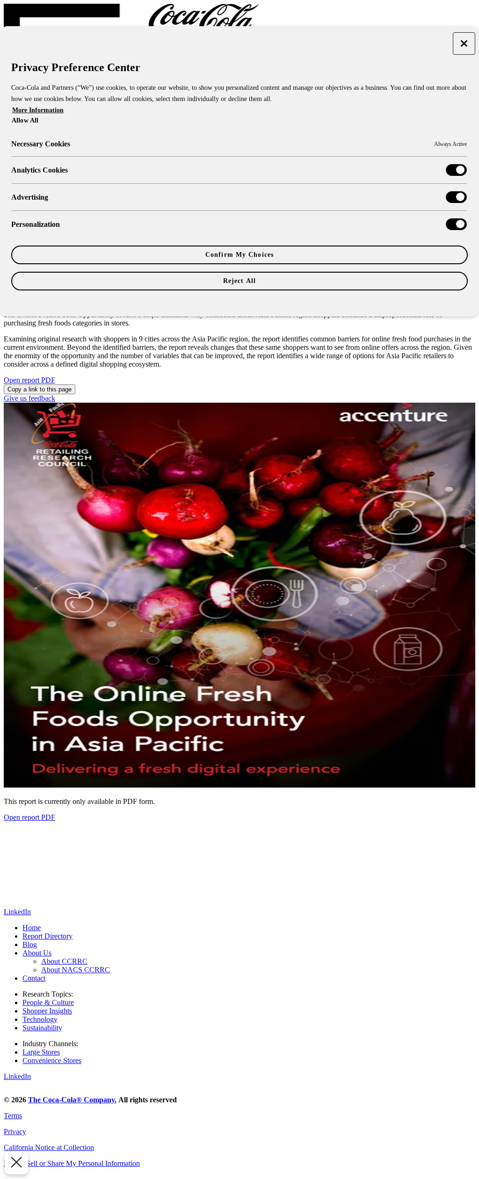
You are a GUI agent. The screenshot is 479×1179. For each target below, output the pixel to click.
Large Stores (41, 1052)
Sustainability (42, 1028)
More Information (38, 110)
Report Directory (47, 936)
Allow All (25, 120)
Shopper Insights (47, 1011)
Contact (33, 978)
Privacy (15, 1132)
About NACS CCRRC (75, 970)
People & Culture (48, 1002)
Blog (29, 944)
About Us (36, 953)
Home (31, 928)
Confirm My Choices (239, 254)
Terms (13, 1116)
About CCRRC (64, 961)
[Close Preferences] (16, 1162)
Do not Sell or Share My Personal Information (72, 1163)
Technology (40, 1019)
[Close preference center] (464, 43)
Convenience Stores (51, 1060)
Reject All (239, 280)
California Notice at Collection (49, 1147)
